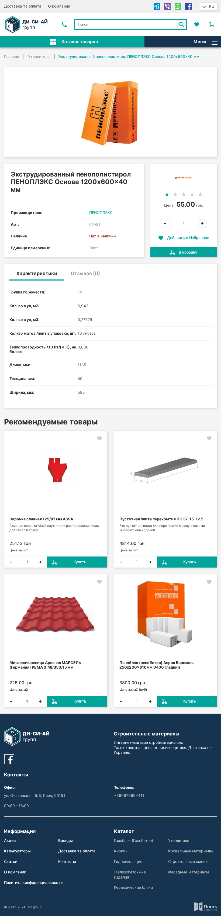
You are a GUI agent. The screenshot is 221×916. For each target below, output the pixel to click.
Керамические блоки (133, 887)
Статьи (10, 861)
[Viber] (167, 6)
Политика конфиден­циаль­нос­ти (33, 882)
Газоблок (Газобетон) (133, 840)
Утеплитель (178, 840)
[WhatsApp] (178, 6)
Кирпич (120, 851)
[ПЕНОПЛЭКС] (183, 178)
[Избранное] (197, 24)
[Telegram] (157, 6)
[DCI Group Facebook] (9, 759)
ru (211, 6)
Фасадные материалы (188, 872)
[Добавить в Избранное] (99, 438)
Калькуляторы (17, 851)
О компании (59, 6)
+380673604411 (129, 795)
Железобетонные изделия (130, 874)
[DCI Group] (26, 24)
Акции (10, 840)
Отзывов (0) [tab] (85, 273)
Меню (200, 41)
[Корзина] (212, 24)
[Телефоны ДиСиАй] (64, 24)
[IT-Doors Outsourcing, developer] (205, 907)
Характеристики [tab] (36, 273)
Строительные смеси (188, 861)
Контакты (67, 861)
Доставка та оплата (22, 6)
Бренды (65, 840)
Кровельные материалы (190, 851)
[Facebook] (188, 6)
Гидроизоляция (128, 861)
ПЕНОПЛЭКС (101, 212)
